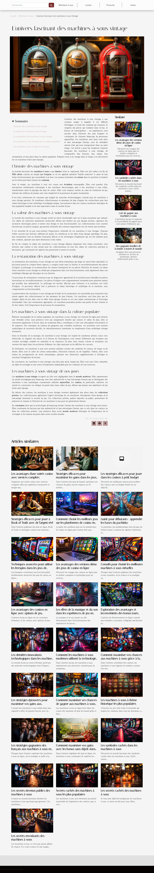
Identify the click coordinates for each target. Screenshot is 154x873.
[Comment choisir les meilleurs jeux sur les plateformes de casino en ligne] (77, 503)
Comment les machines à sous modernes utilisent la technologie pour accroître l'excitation (76, 658)
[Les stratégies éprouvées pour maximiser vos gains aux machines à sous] (32, 684)
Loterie (88, 5)
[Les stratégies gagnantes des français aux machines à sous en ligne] (32, 729)
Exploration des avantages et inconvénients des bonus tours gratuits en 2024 (119, 613)
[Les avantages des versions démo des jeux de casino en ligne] (128, 129)
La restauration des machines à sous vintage (32, 136)
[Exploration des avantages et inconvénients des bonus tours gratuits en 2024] (122, 594)
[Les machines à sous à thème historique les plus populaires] (122, 684)
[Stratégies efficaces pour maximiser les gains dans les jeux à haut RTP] (77, 458)
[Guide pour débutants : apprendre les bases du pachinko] (122, 503)
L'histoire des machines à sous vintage (30, 126)
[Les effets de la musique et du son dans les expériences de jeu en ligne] (77, 594)
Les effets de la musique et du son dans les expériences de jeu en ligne (77, 613)
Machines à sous (66, 5)
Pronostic (110, 5)
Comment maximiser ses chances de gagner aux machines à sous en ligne (76, 703)
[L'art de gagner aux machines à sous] (128, 202)
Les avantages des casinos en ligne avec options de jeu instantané (29, 613)
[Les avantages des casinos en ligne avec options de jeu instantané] (32, 594)
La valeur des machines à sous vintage (30, 131)
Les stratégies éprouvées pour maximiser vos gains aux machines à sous (29, 703)
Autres (133, 5)
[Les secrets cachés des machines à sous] (122, 775)
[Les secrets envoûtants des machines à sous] (32, 820)
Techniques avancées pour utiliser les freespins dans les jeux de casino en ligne (32, 568)
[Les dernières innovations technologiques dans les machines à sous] (32, 639)
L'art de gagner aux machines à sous (128, 214)
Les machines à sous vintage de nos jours (31, 146)
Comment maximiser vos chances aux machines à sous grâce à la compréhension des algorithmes (121, 658)
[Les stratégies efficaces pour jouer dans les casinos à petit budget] (122, 458)
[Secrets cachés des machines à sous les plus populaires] (77, 775)
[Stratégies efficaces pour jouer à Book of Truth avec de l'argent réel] (32, 503)
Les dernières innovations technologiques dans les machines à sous (32, 658)
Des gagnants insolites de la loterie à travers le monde (128, 247)
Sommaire (21, 121)
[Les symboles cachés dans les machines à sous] (128, 167)
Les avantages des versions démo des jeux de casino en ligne (128, 143)
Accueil (13, 15)
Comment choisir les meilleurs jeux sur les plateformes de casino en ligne (77, 522)
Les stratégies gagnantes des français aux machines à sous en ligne (31, 749)
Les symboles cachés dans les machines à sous (128, 179)
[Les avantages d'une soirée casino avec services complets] (32, 458)
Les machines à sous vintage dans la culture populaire (36, 141)
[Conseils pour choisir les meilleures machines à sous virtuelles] (122, 548)
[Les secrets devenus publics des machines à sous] (32, 775)
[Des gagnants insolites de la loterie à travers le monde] (128, 235)
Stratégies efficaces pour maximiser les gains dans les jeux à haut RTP (76, 477)
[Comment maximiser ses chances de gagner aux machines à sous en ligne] (77, 684)
